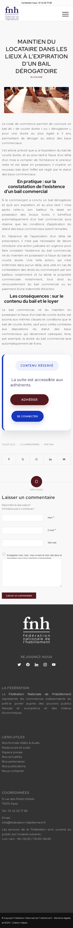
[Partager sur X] (23, 459)
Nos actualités (12, 757)
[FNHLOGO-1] (29, 13)
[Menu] (65, 14)
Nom (51, 517)
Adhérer (29, 399)
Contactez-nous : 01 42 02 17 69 (37, 3)
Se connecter (27, 416)
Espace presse (12, 752)
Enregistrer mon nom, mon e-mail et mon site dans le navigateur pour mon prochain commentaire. (34, 557)
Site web (52, 542)
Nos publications (14, 766)
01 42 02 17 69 (18, 811)
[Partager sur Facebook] (9, 459)
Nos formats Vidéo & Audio (21, 743)
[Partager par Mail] (64, 459)
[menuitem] (65, 14)
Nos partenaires (13, 761)
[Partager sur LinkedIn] (50, 459)
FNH (51, 444)
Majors (24, 922)
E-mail (52, 529)
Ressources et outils (16, 747)
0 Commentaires (29, 444)
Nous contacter (13, 771)
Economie (36, 77)
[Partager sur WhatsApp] (36, 459)
